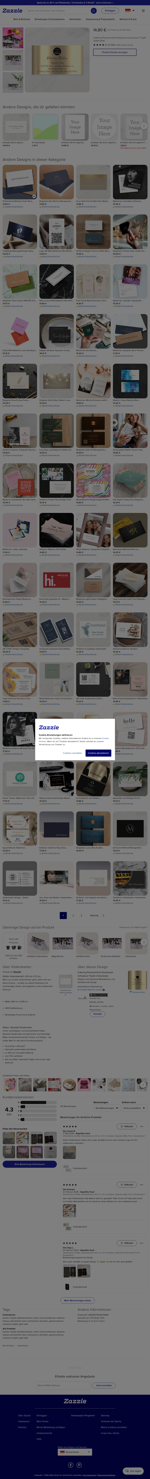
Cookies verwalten (72, 753)
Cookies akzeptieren (98, 753)
